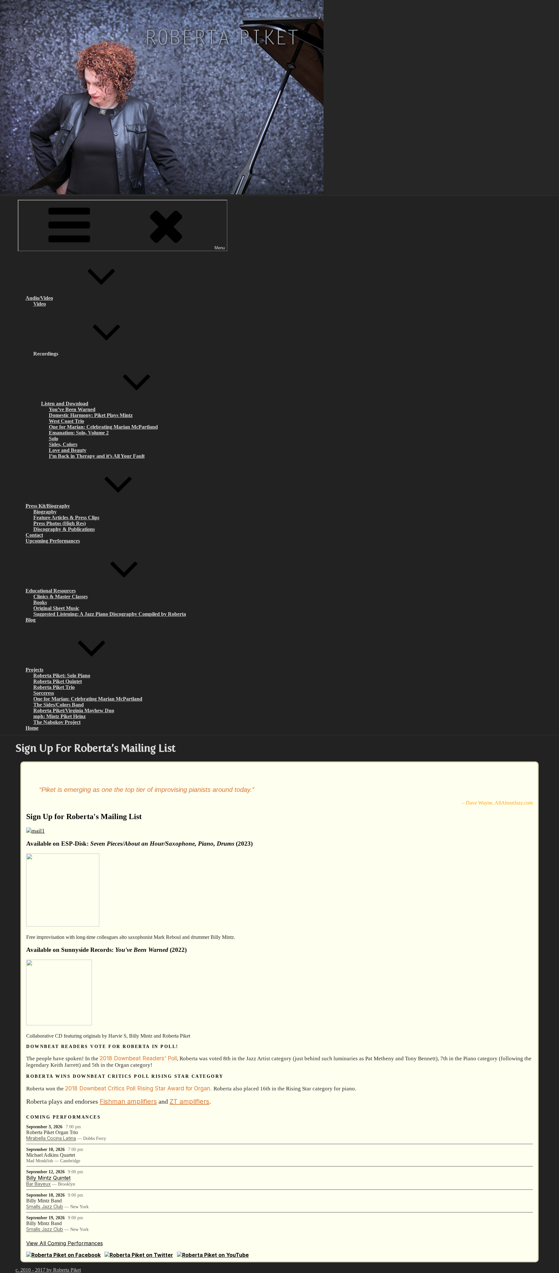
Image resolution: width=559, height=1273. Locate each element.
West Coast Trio (66, 421)
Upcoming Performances (53, 541)
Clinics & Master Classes (60, 596)
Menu (219, 247)
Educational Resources (51, 590)
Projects (34, 669)
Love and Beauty (67, 450)
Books (40, 602)
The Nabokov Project (57, 722)
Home (32, 728)
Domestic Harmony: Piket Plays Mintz (91, 415)
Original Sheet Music (56, 608)
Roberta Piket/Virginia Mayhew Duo (73, 710)
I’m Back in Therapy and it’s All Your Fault (97, 456)
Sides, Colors (63, 444)
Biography (45, 511)
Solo (53, 438)
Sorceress (43, 693)
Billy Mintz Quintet (48, 1178)
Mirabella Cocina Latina (51, 1138)
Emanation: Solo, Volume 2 (79, 432)
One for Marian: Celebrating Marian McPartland (103, 427)
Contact (34, 535)
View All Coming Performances (64, 1243)
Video (39, 304)
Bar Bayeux (38, 1184)
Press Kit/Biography (48, 506)
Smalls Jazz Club (44, 1206)
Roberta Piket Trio (54, 687)
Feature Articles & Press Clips (66, 517)
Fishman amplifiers (128, 1101)
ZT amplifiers (189, 1101)
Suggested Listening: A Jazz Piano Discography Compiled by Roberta (109, 614)
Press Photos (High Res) (59, 523)
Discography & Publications (64, 529)
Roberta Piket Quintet (57, 681)
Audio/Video (39, 298)
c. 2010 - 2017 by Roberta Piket (48, 1270)
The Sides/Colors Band (58, 704)
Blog (31, 620)
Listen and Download (64, 403)
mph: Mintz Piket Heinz (59, 716)
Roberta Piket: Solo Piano (61, 675)
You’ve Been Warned (72, 409)
